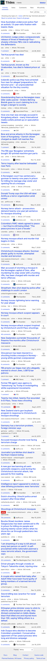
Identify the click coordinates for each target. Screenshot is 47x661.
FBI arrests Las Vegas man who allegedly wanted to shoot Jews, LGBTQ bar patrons (20, 370)
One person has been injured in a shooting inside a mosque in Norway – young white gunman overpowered (19, 355)
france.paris (5, 169)
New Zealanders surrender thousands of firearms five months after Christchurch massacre (20, 340)
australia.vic (5, 537)
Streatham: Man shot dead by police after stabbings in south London (20, 289)
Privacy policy (29, 658)
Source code (38, 655)
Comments (23, 8)
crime (10, 30)
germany (4, 431)
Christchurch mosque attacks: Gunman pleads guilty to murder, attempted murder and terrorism (20, 253)
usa (2, 48)
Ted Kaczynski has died (12, 54)
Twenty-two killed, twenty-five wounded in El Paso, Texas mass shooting (20, 399)
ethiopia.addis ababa (8, 624)
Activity (5, 8)
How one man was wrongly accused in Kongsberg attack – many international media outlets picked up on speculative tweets (19, 119)
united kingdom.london (9, 293)
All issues (18, 658)
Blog (15, 655)
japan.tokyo (5, 569)
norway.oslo (5, 187)
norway (3, 108)
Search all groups (23, 18)
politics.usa (9, 202)
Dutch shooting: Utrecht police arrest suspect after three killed (19, 497)
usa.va (3, 489)
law (9, 306)
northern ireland (6, 458)
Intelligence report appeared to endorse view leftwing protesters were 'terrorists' (20, 485)
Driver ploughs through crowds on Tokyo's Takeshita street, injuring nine (19, 564)
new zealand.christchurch (10, 259)
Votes (13, 8)
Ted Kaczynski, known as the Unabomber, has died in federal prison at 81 (20, 67)
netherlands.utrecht (8, 502)
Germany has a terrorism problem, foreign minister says (17, 426)
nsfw (3, 512)
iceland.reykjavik (7, 90)
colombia (4, 232)
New (32, 8)
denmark (24, 142)
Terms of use (40, 658)
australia (4, 30)
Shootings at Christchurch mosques (18, 509)
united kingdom (19, 458)
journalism (19, 125)
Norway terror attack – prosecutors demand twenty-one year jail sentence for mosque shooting (19, 211)
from (31, 12)
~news (18, 3)
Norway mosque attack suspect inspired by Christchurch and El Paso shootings (20, 326)
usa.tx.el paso (6, 404)
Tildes (10, 2)
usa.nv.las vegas (7, 376)
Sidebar (43, 3)
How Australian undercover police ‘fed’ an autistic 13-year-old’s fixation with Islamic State (19, 24)
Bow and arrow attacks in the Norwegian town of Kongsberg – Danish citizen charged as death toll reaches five (20, 136)
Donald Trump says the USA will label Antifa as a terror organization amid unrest (18, 196)
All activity (41, 8)
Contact (25, 655)
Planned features (8, 658)
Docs (5, 655)
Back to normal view (9, 18)
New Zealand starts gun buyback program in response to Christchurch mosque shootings (19, 413)
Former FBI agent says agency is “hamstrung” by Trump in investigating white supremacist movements (19, 385)
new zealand (5, 346)
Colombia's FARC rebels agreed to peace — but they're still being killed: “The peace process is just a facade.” (20, 226)
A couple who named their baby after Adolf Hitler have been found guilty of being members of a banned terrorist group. (19, 580)
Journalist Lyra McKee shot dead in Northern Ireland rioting (17, 453)
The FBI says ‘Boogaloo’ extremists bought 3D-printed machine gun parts (19, 152)
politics (11, 232)
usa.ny (3, 599)
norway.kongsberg (7, 125)
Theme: (16, 649)
